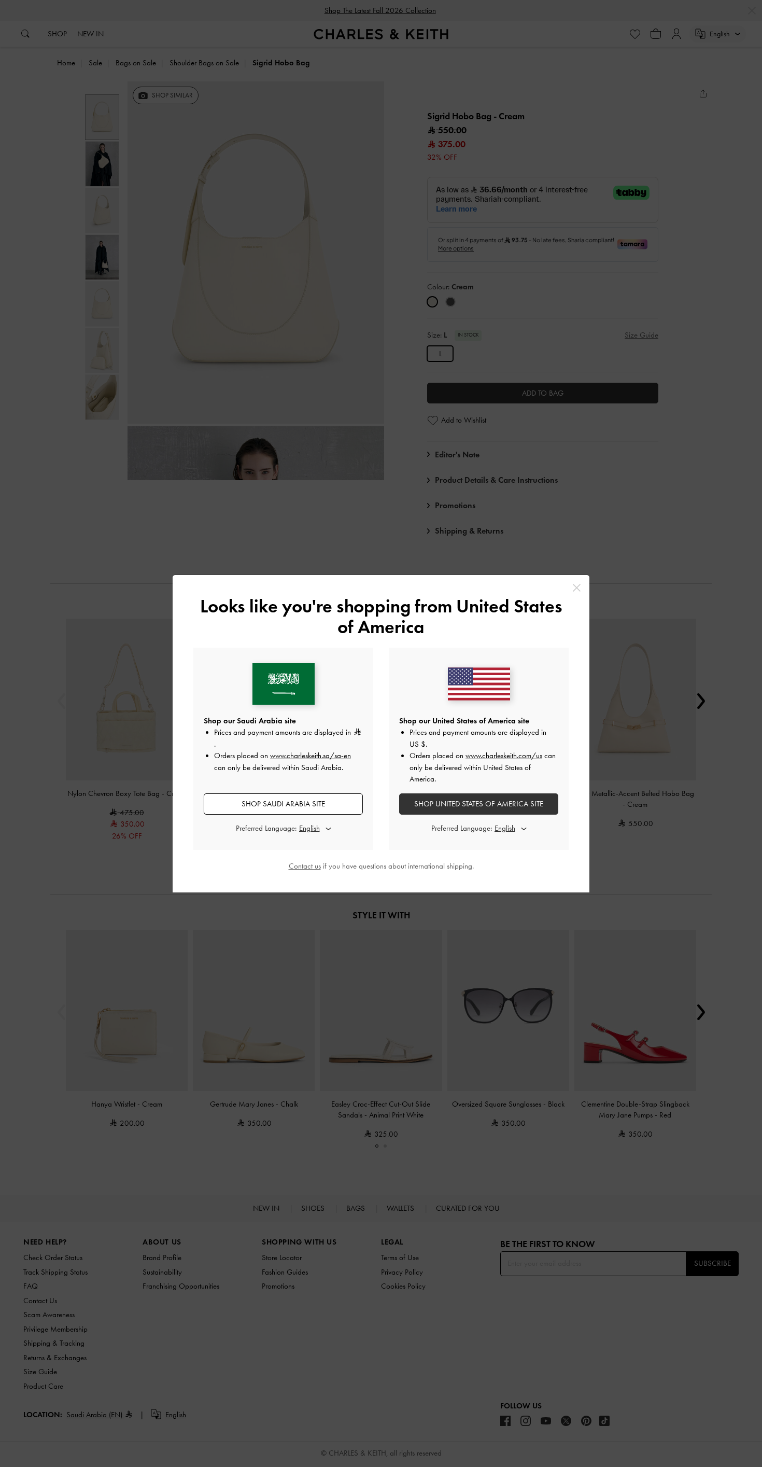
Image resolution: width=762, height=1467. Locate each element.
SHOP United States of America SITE (478, 803)
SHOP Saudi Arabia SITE (283, 803)
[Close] (576, 587)
